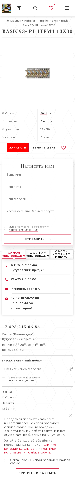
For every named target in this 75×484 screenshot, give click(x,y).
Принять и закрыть (37, 473)
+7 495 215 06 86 (23, 279)
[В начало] (6, 8)
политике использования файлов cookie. (30, 450)
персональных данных (23, 229)
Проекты (8, 403)
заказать (17, 147)
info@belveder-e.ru (26, 289)
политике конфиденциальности (30, 446)
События (8, 408)
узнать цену (44, 147)
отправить (34, 239)
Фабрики (8, 397)
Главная (7, 391)
